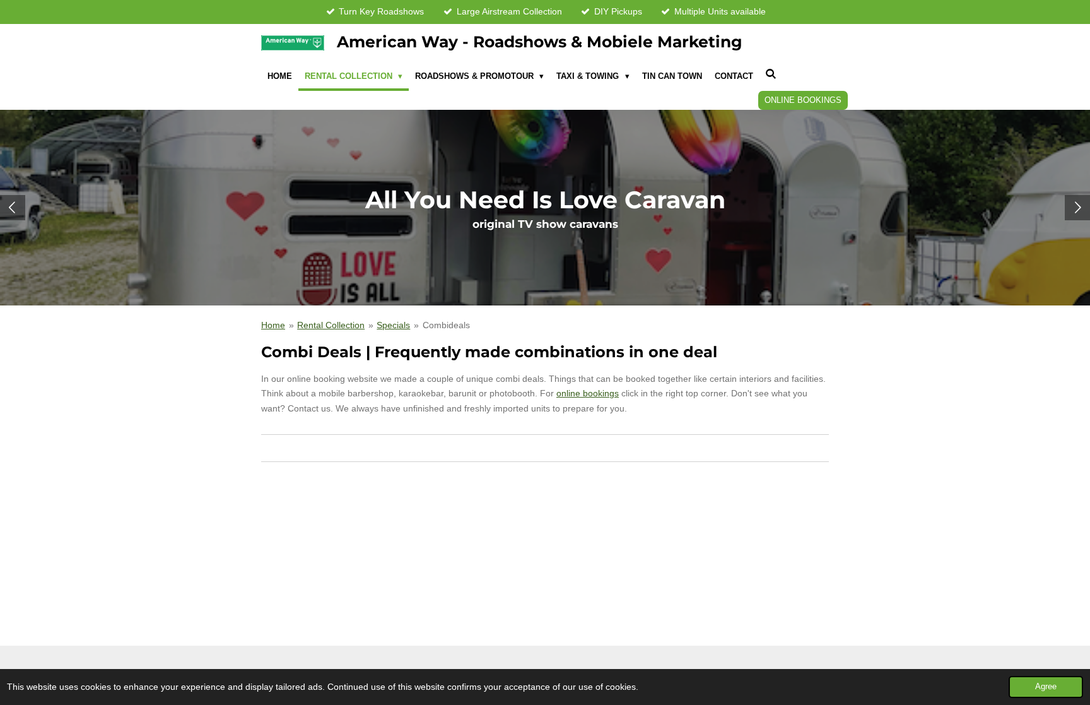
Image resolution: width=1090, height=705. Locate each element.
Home (273, 325)
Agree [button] (1046, 686)
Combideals (446, 325)
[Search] (771, 74)
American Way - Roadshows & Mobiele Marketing (539, 41)
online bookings (587, 393)
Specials (393, 325)
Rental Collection (331, 325)
